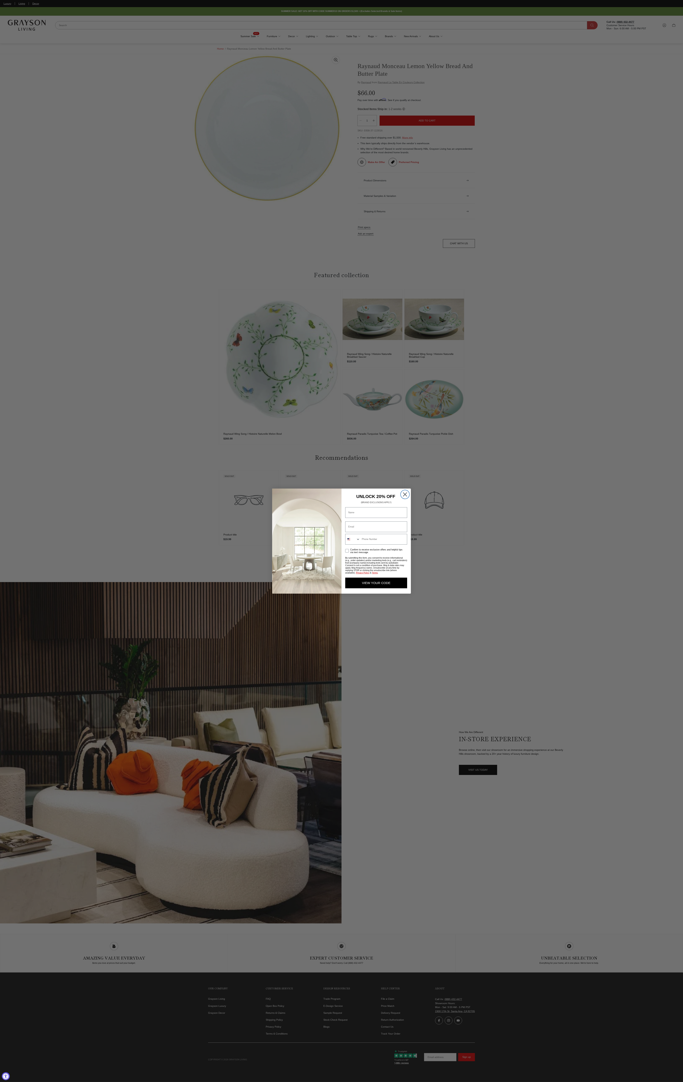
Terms (375, 573)
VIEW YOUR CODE (376, 583)
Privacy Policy (362, 573)
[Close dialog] (405, 494)
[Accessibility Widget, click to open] (6, 1076)
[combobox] (352, 539)
